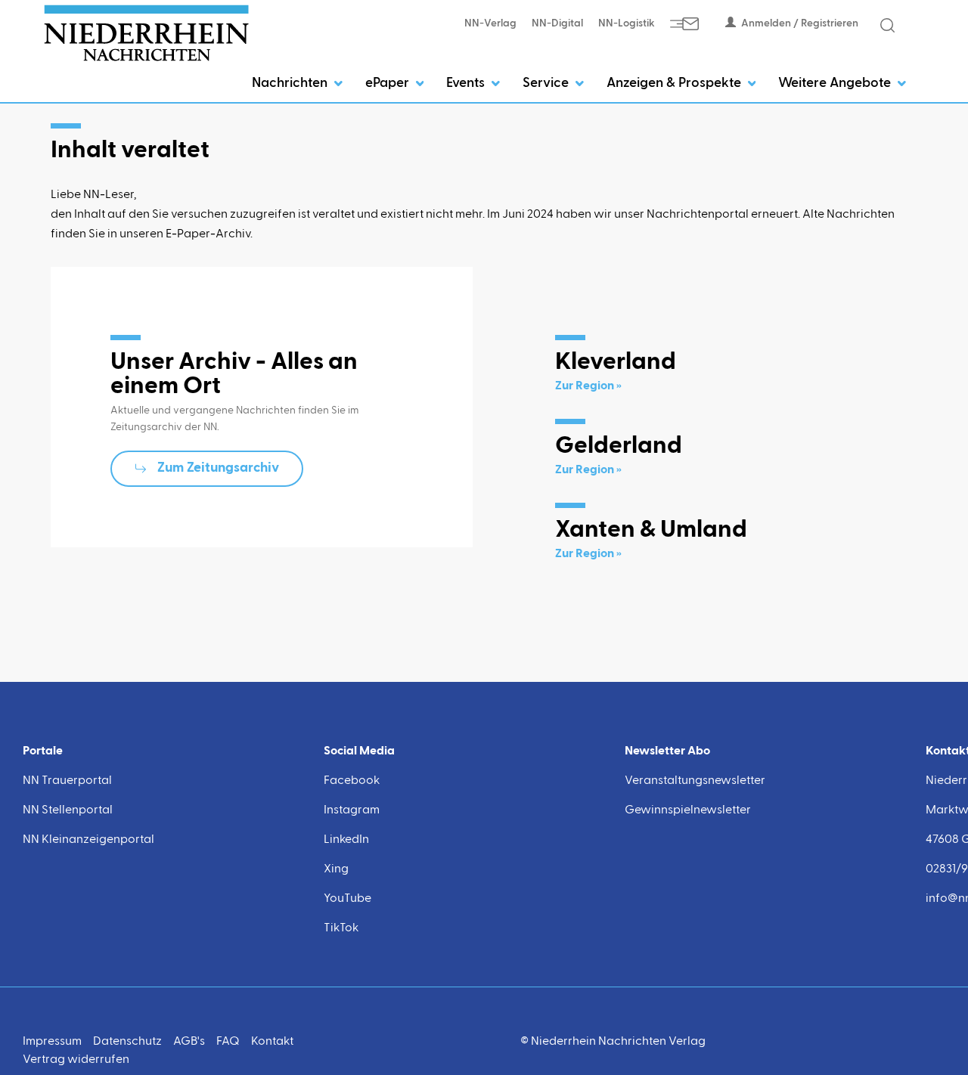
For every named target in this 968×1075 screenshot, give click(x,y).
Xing (336, 869)
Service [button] (547, 83)
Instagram (352, 810)
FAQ (228, 1042)
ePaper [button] (388, 83)
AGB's (189, 1042)
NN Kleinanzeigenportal (88, 840)
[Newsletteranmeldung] (684, 23)
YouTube (347, 899)
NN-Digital (557, 23)
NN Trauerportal (67, 781)
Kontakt (272, 1042)
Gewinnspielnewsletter (688, 810)
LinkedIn (346, 840)
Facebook (352, 781)
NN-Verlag (490, 23)
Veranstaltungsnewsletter (695, 781)
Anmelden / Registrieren (799, 23)
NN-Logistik (626, 23)
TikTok (341, 928)
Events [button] (467, 83)
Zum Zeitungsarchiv (218, 468)
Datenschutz (127, 1042)
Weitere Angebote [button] (836, 83)
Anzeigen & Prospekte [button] (675, 83)
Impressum (52, 1042)
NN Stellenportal (68, 810)
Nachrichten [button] (291, 83)
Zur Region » (588, 386)
